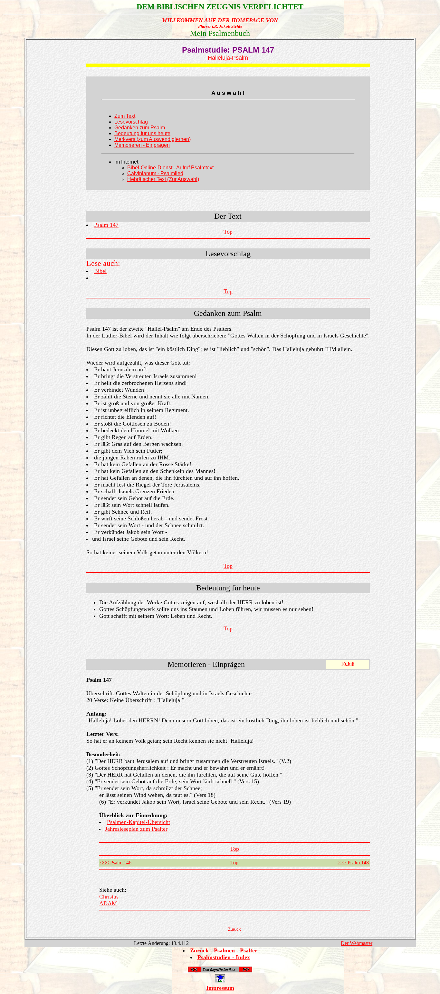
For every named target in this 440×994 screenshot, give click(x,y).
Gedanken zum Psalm (139, 127)
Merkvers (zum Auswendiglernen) (152, 139)
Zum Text (124, 116)
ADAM (108, 903)
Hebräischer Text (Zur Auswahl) (163, 179)
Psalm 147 (106, 225)
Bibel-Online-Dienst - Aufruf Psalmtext (170, 167)
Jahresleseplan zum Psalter (136, 829)
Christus (109, 896)
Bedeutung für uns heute (142, 133)
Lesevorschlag (131, 122)
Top (228, 231)
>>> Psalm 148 (353, 862)
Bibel (100, 271)
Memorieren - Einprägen (142, 145)
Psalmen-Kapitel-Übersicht (138, 822)
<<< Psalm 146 (115, 862)
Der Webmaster (356, 943)
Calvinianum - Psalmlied (155, 173)
